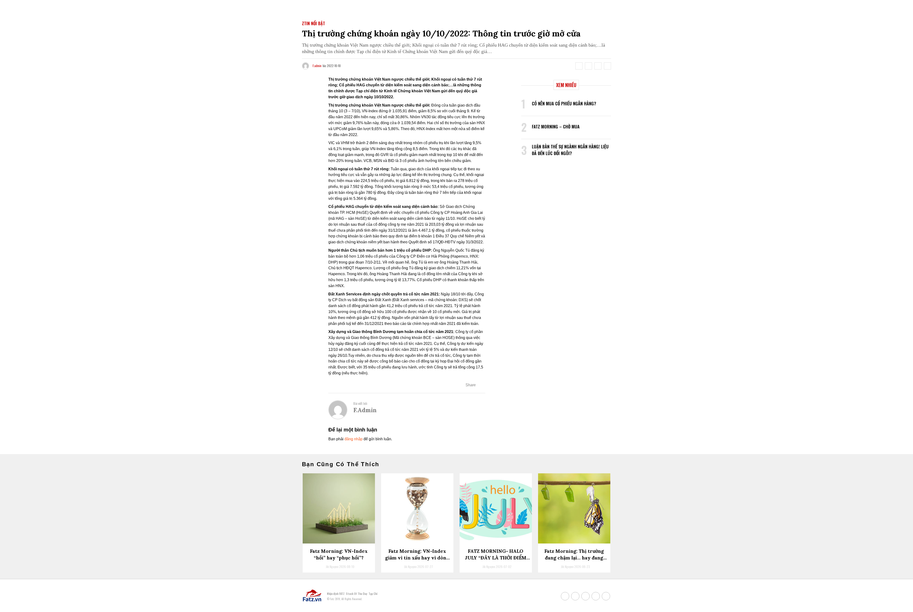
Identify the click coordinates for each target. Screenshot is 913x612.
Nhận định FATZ (336, 594)
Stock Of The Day (356, 594)
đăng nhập (354, 439)
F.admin (317, 65)
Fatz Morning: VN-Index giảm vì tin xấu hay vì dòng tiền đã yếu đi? (417, 557)
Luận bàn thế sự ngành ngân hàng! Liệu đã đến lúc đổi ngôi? (570, 149)
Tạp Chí (373, 594)
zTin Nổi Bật (313, 23)
